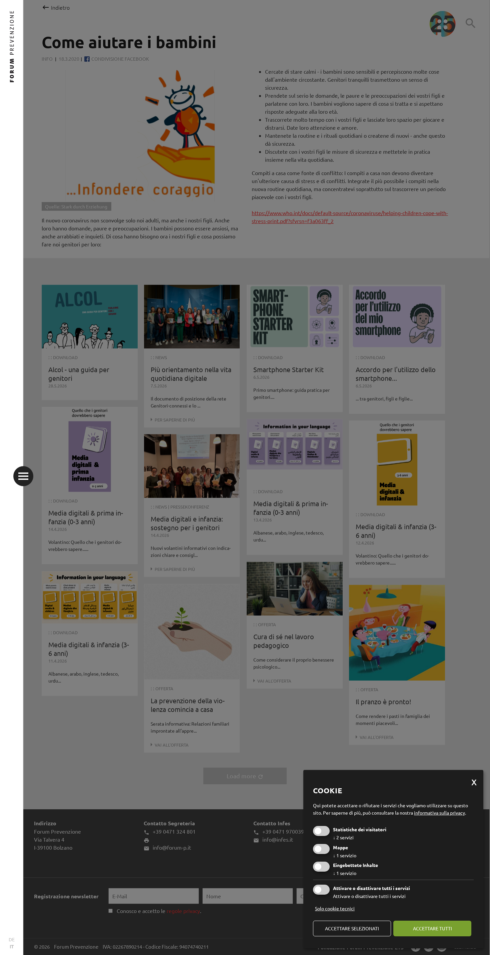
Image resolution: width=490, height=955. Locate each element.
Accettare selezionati (352, 928)
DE (12, 939)
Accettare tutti (432, 928)
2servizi (343, 837)
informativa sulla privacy (439, 813)
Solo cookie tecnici (335, 908)
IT (12, 946)
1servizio (344, 855)
